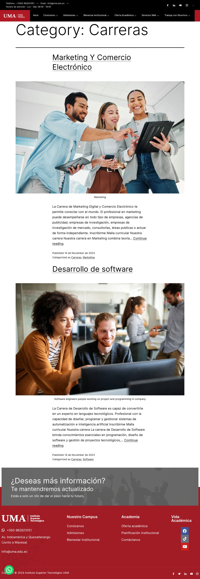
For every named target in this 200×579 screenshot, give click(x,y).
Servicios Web (149, 15)
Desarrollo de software (92, 269)
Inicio (36, 15)
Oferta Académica (124, 15)
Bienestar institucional (94, 15)
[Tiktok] (185, 539)
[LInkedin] (172, 5)
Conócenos (49, 15)
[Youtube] (179, 5)
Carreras (76, 257)
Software (88, 459)
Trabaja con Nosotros (175, 15)
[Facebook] (166, 5)
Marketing (89, 257)
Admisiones (69, 15)
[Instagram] (185, 5)
